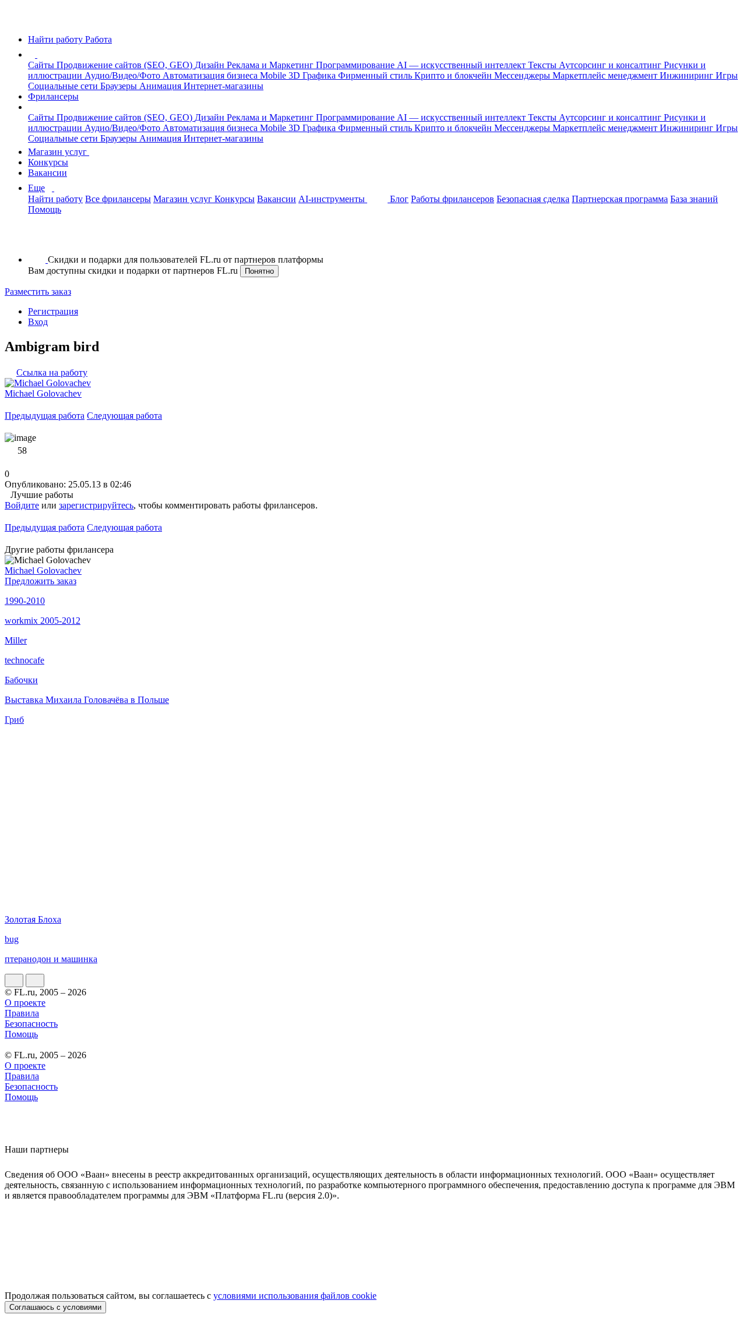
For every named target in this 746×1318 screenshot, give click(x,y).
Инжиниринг (688, 75)
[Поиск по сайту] (37, 240)
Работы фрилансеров (452, 199)
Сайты (42, 65)
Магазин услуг (58, 152)
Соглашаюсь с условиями (55, 1307)
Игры (727, 75)
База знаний (694, 199)
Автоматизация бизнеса (211, 75)
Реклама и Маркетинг (271, 65)
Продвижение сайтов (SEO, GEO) (126, 65)
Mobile (274, 75)
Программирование (356, 65)
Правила (22, 1013)
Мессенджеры (523, 75)
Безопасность (31, 1024)
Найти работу (55, 199)
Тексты (543, 65)
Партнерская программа (620, 199)
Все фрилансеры (118, 199)
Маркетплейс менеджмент (606, 75)
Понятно (259, 271)
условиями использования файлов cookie (294, 1296)
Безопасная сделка (533, 199)
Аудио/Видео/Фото (124, 75)
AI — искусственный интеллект (462, 65)
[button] (39, 54)
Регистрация (53, 311)
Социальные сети (64, 86)
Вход (38, 322)
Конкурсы (48, 162)
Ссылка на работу (51, 372)
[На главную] (15, 19)
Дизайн (211, 65)
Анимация (161, 86)
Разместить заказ (38, 291)
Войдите (22, 505)
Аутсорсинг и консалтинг (611, 65)
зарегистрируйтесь (96, 505)
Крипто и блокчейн (454, 75)
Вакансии (47, 173)
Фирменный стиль (376, 75)
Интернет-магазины (223, 86)
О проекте (25, 1003)
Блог (399, 199)
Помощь (44, 209)
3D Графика (313, 75)
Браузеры (119, 86)
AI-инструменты (332, 199)
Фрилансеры (53, 96)
